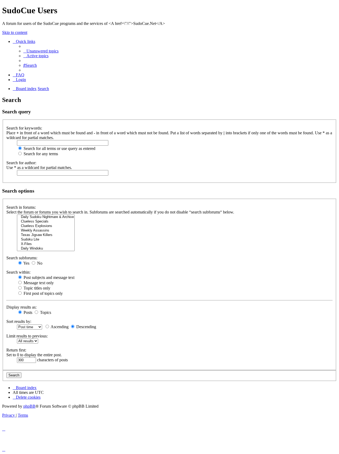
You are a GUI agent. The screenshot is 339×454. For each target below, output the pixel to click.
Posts (27, 312)
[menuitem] (41, 51)
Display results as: (21, 307)
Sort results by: (18, 321)
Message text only (38, 283)
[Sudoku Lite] (45, 239)
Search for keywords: (24, 128)
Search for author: (21, 163)
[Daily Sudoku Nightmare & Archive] (45, 217)
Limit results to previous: (27, 336)
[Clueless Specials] (45, 221)
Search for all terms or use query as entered (59, 148)
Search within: (18, 272)
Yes (26, 263)
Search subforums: (21, 258)
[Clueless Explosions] (45, 226)
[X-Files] (45, 244)
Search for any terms (40, 154)
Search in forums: (21, 207)
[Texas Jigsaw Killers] (45, 235)
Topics (45, 312)
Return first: (16, 350)
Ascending (59, 326)
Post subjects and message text (48, 277)
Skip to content (14, 32)
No (39, 263)
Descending (85, 326)
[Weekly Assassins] (45, 230)
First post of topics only (43, 293)
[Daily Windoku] (45, 248)
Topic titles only (36, 288)
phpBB (29, 406)
